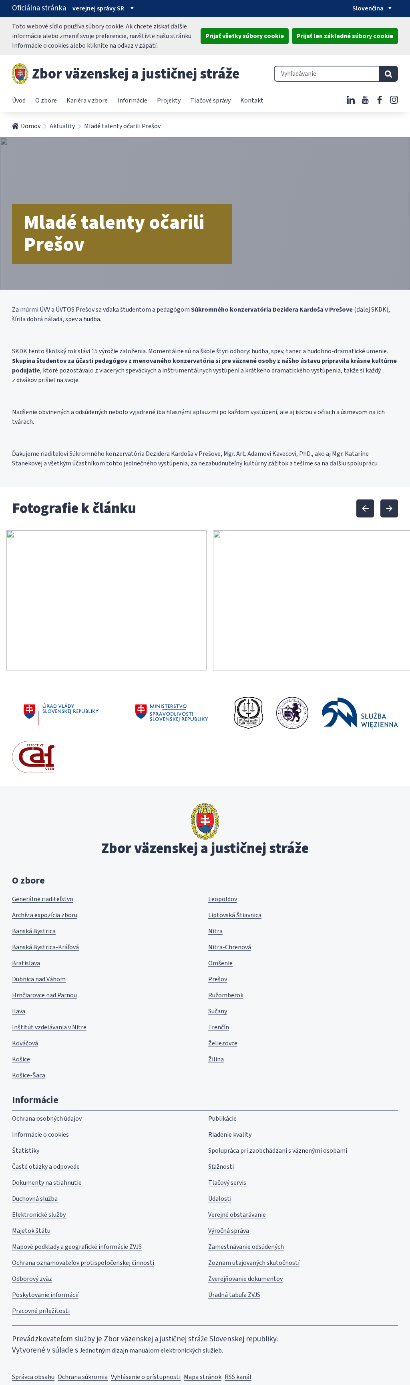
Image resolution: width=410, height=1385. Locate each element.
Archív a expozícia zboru (44, 915)
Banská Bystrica (34, 931)
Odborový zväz (32, 1278)
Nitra (215, 931)
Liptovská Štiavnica (234, 915)
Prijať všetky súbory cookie (244, 36)
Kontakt (251, 100)
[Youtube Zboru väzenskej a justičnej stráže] (365, 100)
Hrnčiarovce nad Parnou (44, 995)
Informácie (132, 100)
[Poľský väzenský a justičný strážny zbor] (360, 712)
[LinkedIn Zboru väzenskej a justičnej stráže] (351, 100)
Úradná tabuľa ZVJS (234, 1294)
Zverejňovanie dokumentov (245, 1278)
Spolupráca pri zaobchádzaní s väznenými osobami (277, 1150)
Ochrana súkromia (83, 1377)
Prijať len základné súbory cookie (345, 36)
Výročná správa (228, 1230)
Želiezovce (222, 1043)
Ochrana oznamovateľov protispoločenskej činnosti (83, 1262)
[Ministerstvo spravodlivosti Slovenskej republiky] (172, 713)
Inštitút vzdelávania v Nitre (49, 1027)
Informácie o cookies (40, 45)
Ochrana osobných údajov (47, 1118)
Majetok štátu (31, 1230)
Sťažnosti (221, 1166)
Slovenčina (368, 8)
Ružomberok (225, 995)
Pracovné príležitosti (41, 1310)
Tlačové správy (210, 100)
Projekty (169, 100)
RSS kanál (238, 1377)
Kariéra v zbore (87, 100)
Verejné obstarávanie (237, 1214)
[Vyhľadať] (388, 74)
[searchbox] (326, 74)
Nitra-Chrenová (229, 947)
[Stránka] (20, 73)
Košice (21, 1059)
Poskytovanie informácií (45, 1294)
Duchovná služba (35, 1198)
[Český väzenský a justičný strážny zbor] (248, 713)
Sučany (217, 1011)
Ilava (18, 1011)
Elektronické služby (39, 1214)
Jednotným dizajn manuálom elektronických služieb (150, 1350)
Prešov (217, 979)
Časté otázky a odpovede (46, 1166)
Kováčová (25, 1043)
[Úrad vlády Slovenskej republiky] (61, 713)
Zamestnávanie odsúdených (246, 1246)
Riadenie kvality (229, 1134)
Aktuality (62, 126)
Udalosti (219, 1198)
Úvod (19, 100)
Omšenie (220, 963)
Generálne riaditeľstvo (42, 899)
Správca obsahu (33, 1377)
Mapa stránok (202, 1377)
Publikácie (222, 1118)
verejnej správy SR (98, 8)
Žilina (216, 1059)
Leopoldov (222, 899)
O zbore (46, 100)
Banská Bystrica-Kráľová (45, 947)
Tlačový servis (227, 1182)
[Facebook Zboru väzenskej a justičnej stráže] (380, 100)
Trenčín (218, 1027)
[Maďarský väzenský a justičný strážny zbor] (292, 713)
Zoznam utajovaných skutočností (253, 1262)
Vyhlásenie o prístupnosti (146, 1377)
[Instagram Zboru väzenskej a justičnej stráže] (394, 100)
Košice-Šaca (28, 1075)
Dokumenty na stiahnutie (47, 1182)
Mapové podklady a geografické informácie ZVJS (77, 1246)
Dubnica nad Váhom (39, 979)
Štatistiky (25, 1150)
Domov (30, 126)
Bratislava (26, 963)
